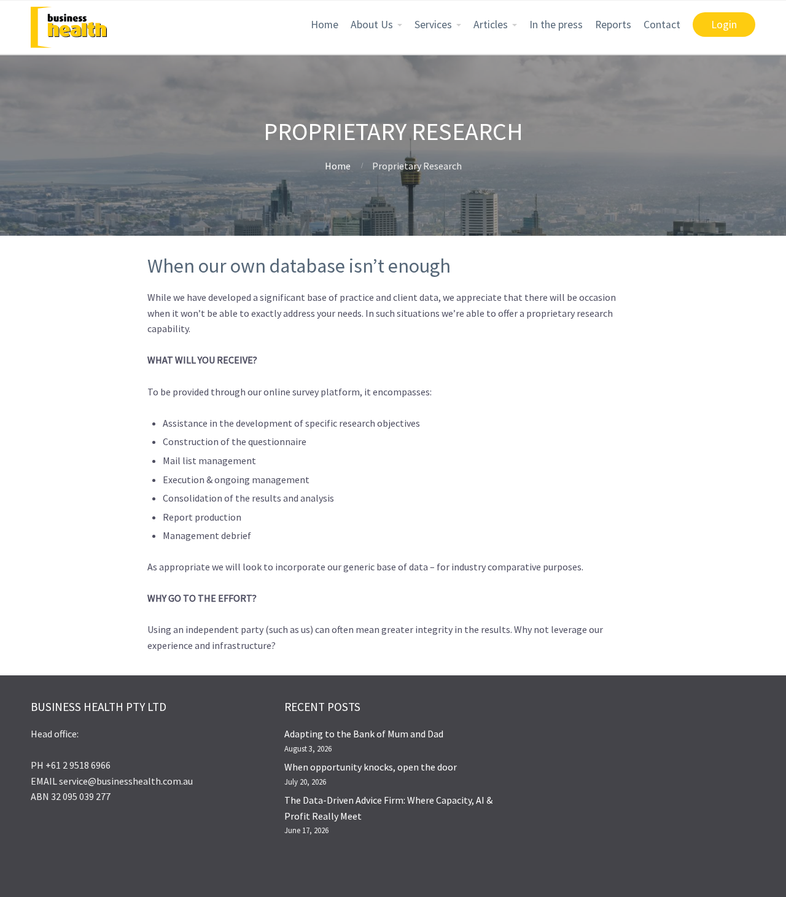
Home (324, 24)
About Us (372, 24)
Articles (490, 24)
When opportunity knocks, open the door (370, 767)
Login (724, 24)
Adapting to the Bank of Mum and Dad (363, 734)
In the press (556, 24)
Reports (613, 24)
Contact (662, 24)
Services (433, 24)
